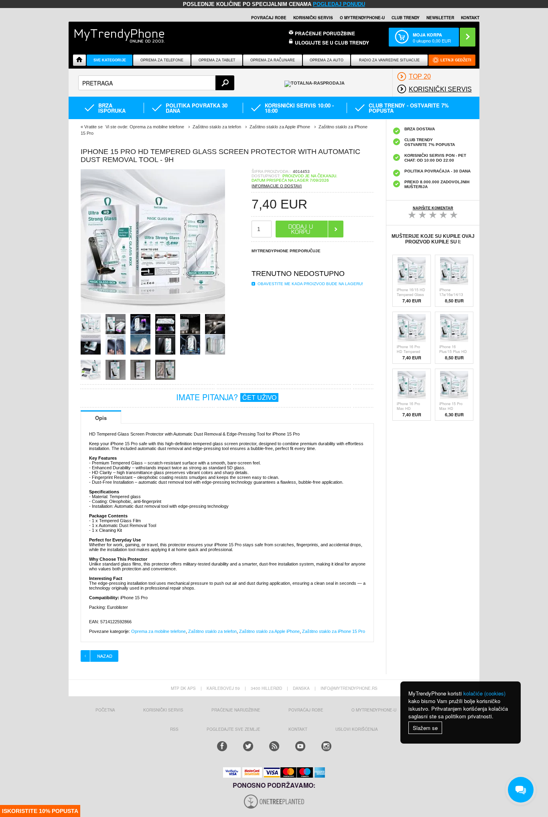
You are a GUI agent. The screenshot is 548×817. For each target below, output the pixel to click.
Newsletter (440, 17)
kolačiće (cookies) (484, 693)
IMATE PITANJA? (226, 397)
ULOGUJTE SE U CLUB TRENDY (332, 42)
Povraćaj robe (268, 17)
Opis (101, 418)
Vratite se (93, 126)
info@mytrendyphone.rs (349, 688)
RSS (174, 729)
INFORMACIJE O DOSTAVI (277, 186)
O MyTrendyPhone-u (362, 17)
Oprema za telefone (161, 60)
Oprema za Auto (326, 60)
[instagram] (326, 746)
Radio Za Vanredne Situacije (389, 60)
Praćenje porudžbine (325, 33)
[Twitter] (248, 746)
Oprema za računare (272, 60)
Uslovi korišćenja (356, 729)
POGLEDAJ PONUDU (339, 4)
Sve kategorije (109, 60)
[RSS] (274, 746)
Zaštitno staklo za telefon (212, 631)
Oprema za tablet (217, 60)
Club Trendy (406, 17)
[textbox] (156, 82)
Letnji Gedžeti (455, 60)
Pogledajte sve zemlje (233, 729)
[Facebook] (222, 746)
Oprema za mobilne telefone (158, 631)
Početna (105, 710)
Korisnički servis (313, 17)
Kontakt (470, 17)
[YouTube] (300, 746)
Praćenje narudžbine (235, 710)
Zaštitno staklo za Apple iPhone (269, 631)
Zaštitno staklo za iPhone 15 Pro (333, 631)
